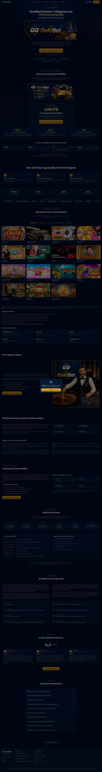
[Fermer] (61, 380)
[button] (51, 389)
